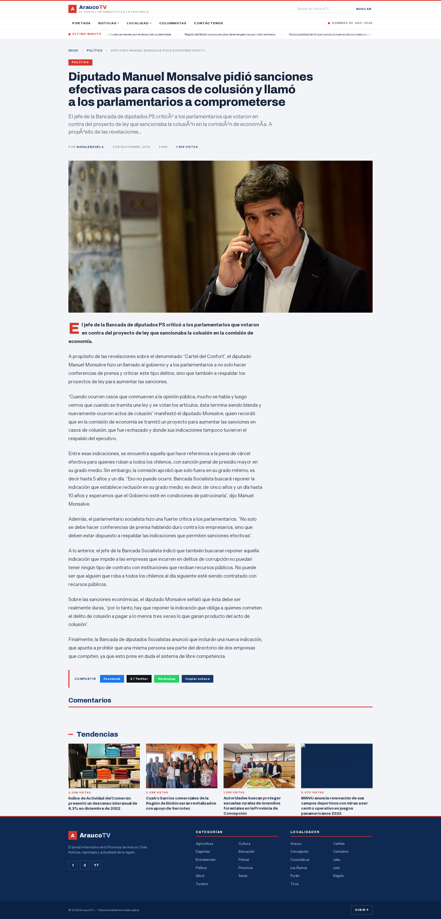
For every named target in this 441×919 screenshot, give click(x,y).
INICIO (73, 50)
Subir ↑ (362, 910)
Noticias (108, 23)
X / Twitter (139, 679)
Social (243, 876)
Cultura (244, 843)
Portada (81, 23)
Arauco (295, 843)
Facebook (112, 679)
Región (338, 876)
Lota (336, 868)
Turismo (202, 884)
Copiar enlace (197, 679)
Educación (246, 851)
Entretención (206, 860)
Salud (200, 876)
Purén (295, 876)
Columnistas (172, 23)
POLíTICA (95, 50)
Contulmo (340, 851)
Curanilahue (299, 860)
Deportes (203, 851)
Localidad (139, 23)
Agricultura (204, 843)
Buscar (364, 9)
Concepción (299, 851)
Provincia (246, 868)
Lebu (336, 860)
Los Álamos (298, 868)
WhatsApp (167, 679)
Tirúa (294, 884)
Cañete (339, 843)
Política (80, 62)
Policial (244, 860)
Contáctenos (208, 23)
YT (96, 865)
